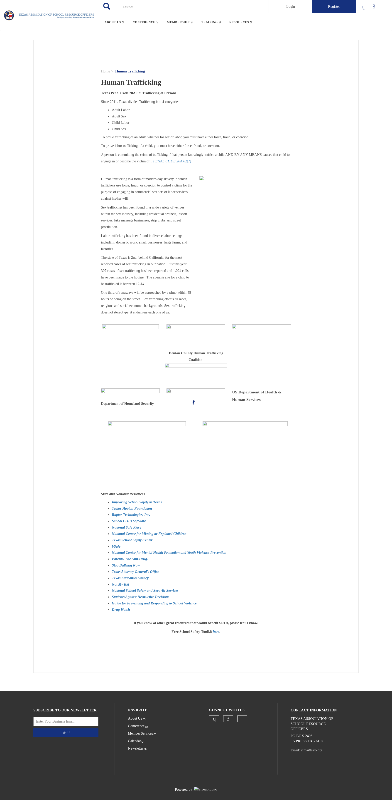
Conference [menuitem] (144, 22)
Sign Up (66, 732)
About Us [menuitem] (113, 22)
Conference (136, 726)
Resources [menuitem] (239, 22)
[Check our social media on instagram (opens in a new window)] (214, 719)
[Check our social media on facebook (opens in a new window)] (228, 719)
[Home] (48, 15)
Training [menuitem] (209, 22)
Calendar (134, 741)
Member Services (140, 733)
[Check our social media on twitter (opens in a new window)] (242, 719)
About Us (135, 718)
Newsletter (135, 748)
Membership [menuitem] (178, 22)
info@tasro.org (311, 750)
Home (105, 71)
